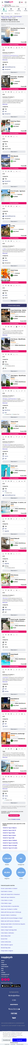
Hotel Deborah (15, 538)
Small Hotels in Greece (6, 891)
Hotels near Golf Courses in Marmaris (10, 921)
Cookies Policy (7, 1044)
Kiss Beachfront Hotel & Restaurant (18, 29)
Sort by (16, 13)
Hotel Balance (15, 699)
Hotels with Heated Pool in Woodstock (10, 894)
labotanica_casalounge (17, 733)
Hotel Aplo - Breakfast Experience (17, 77)
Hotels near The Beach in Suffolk (9, 909)
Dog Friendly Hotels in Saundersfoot (10, 906)
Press (2, 962)
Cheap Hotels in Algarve (7, 950)
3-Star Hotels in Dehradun (7, 933)
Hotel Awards (4, 966)
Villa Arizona (14, 575)
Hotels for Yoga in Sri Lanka (10, 848)
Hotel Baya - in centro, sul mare (18, 503)
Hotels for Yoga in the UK (9, 830)
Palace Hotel (14, 421)
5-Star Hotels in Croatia (6, 900)
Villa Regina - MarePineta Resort (18, 376)
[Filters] (2, 13)
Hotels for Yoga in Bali (8, 838)
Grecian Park (4, 939)
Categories (4, 964)
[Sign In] (25, 2)
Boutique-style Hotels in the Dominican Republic (13, 924)
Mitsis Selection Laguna (7, 944)
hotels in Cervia (16, 819)
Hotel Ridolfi (14, 654)
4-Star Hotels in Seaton (6, 927)
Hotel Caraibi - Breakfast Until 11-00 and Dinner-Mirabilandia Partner (18, 620)
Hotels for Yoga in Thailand (10, 840)
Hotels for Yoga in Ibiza (9, 833)
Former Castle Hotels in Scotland (9, 888)
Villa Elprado (14, 156)
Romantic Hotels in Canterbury (8, 915)
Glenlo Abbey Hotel (5, 936)
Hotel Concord (15, 761)
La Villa (13, 226)
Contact (3, 972)
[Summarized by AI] (10, 98)
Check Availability (14, 44)
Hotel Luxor (14, 466)
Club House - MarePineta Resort (18, 339)
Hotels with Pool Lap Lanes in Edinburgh (11, 912)
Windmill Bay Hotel (5, 947)
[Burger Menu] (2, 2)
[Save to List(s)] (9, 28)
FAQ (2, 970)
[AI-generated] (9, 330)
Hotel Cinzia (14, 270)
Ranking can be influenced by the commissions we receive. (12, 24)
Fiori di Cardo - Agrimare (18, 191)
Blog (2, 968)
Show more (13, 72)
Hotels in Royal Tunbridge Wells (9, 930)
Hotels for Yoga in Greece (9, 835)
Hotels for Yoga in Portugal (10, 845)
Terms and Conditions (20, 1044)
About (2, 960)
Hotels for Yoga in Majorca (10, 827)
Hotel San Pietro (15, 121)
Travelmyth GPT (5, 974)
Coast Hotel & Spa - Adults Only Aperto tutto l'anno (18, 311)
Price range (7, 13)
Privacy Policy (13, 1044)
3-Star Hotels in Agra (6, 903)
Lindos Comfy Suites (6, 941)
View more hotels (14, 815)
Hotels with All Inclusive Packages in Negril (11, 918)
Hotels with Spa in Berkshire (8, 897)
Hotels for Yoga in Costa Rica (10, 843)
